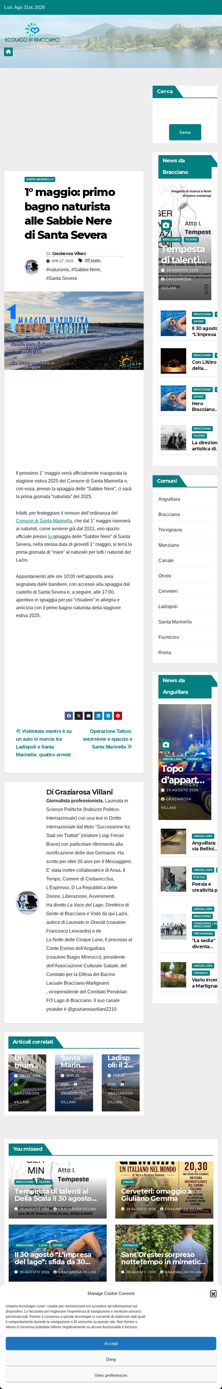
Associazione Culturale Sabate (86, 965)
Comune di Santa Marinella (44, 520)
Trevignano (170, 529)
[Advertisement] (74, 128)
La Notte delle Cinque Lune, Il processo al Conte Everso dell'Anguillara (89, 944)
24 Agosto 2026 (182, 790)
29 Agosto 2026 (182, 270)
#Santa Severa (61, 278)
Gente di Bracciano (66, 913)
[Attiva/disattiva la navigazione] (212, 51)
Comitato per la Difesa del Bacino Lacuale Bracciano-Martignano (80, 979)
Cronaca (194, 759)
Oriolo (164, 575)
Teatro (191, 239)
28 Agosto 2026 (141, 1209)
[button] (213, 1293)
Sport (199, 321)
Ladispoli (168, 606)
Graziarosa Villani (69, 253)
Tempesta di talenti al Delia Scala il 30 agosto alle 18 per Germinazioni (54, 1198)
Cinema (128, 1182)
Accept (111, 1343)
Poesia (199, 877)
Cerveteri (168, 591)
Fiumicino (168, 637)
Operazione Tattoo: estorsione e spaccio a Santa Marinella (107, 739)
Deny (111, 1359)
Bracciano (171, 239)
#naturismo (57, 269)
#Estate (92, 260)
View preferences (111, 1375)
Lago (43, 1245)
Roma (164, 652)
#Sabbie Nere (85, 269)
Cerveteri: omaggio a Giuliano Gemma (156, 1195)
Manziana (168, 545)
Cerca (165, 91)
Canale (166, 560)
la (50, 536)
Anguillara (169, 499)
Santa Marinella (39, 179)
